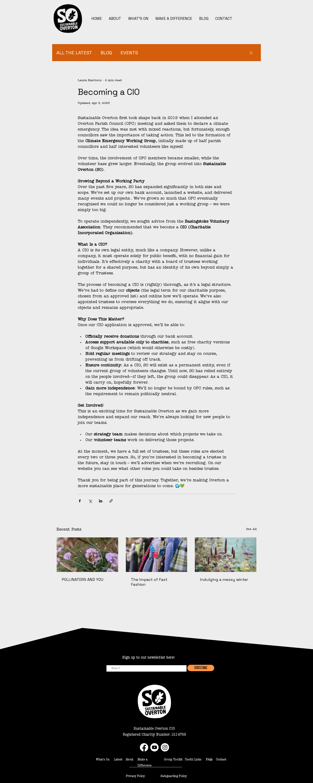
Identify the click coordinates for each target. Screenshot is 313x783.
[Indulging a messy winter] (225, 554)
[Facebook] (144, 747)
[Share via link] (111, 501)
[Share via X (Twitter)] (90, 501)
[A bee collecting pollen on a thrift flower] (87, 554)
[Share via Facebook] (80, 501)
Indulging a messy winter (224, 579)
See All (251, 529)
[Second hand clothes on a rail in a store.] (156, 554)
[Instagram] (165, 747)
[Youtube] (154, 747)
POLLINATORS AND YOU (82, 579)
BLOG (106, 53)
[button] (251, 52)
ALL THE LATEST (74, 53)
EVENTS (129, 53)
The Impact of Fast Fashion (149, 582)
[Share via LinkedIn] (101, 501)
